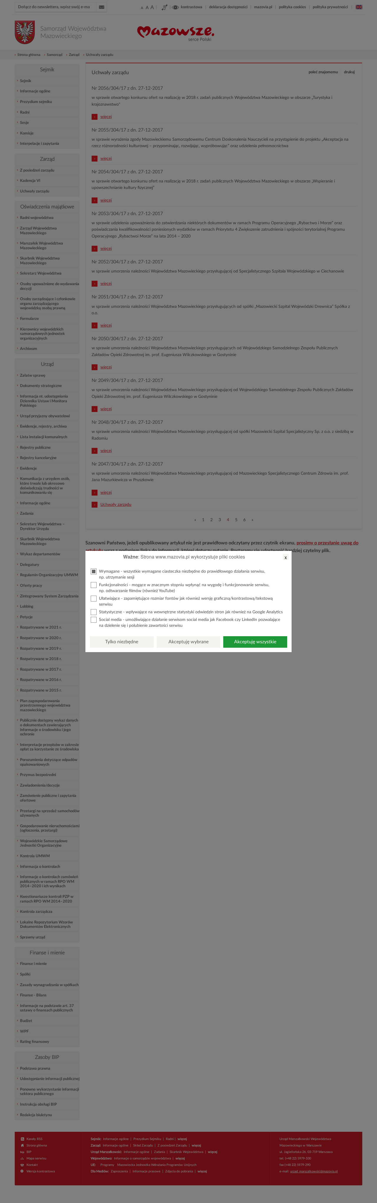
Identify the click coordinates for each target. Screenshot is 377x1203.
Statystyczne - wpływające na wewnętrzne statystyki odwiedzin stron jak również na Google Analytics (191, 612)
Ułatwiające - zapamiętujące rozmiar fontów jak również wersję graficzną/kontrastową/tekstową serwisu (186, 601)
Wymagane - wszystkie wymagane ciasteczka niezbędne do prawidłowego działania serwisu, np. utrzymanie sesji (182, 574)
